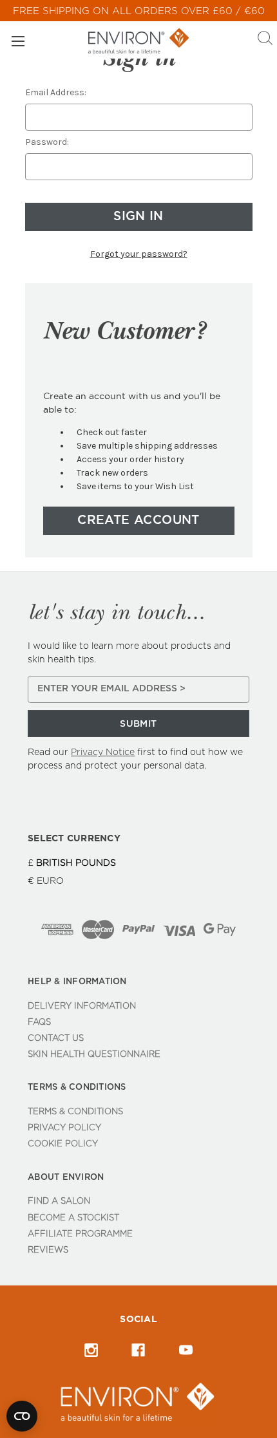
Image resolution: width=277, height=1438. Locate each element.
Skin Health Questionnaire (94, 1054)
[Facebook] (138, 1350)
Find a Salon (59, 1201)
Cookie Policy (63, 1144)
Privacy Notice (103, 752)
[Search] (265, 40)
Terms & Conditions (75, 1112)
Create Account (138, 520)
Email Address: (55, 92)
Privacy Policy (64, 1128)
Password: (47, 141)
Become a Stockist (73, 1218)
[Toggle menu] (17, 41)
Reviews (48, 1250)
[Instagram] (91, 1350)
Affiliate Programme (80, 1234)
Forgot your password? (138, 253)
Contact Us (56, 1038)
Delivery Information (82, 1006)
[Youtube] (186, 1350)
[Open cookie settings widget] (21, 1416)
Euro (50, 881)
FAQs (39, 1022)
